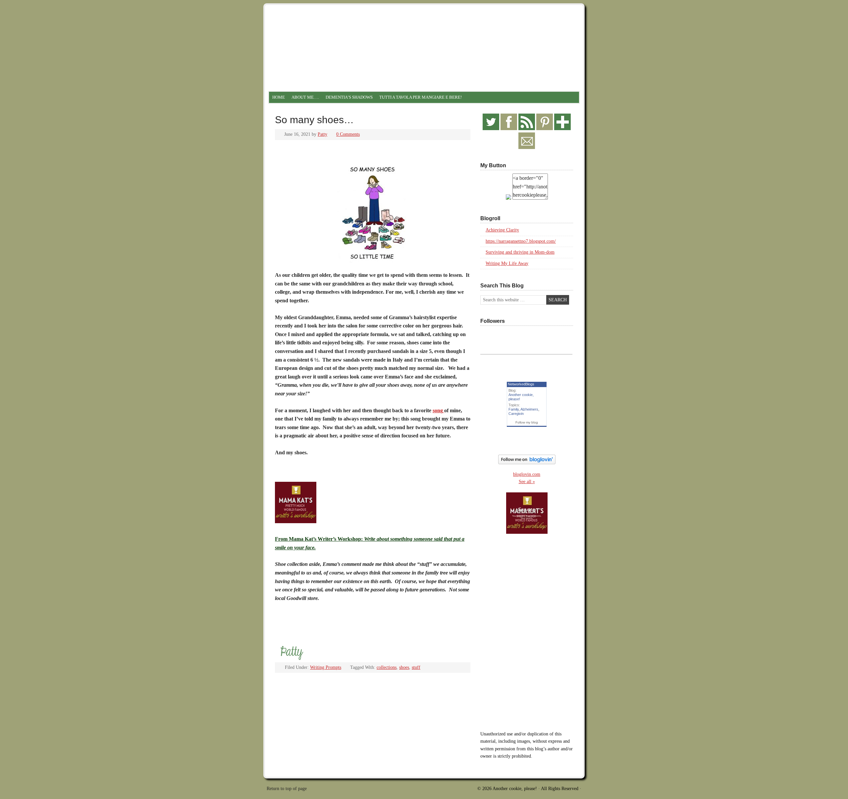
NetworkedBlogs (521, 384)
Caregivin (516, 414)
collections (387, 667)
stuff (416, 667)
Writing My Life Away (507, 263)
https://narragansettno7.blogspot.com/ (521, 241)
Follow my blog (526, 422)
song (438, 410)
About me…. (305, 97)
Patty (322, 134)
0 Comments (348, 134)
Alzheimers (529, 409)
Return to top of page (287, 788)
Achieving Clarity (502, 229)
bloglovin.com (526, 474)
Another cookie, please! (424, 33)
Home (278, 97)
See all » (527, 481)
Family (513, 409)
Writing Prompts (325, 667)
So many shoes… (314, 119)
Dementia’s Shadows (349, 97)
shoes (404, 667)
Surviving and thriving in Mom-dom (520, 252)
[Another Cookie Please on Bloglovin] (527, 462)
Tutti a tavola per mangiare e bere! (420, 97)
